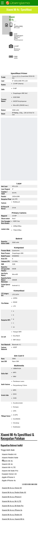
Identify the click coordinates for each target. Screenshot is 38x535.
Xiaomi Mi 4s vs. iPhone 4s (12, 510)
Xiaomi (12, 16)
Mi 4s (11, 19)
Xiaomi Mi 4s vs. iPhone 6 (11, 497)
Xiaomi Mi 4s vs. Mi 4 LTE (11, 501)
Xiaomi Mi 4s (16, 76)
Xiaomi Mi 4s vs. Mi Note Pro (12, 506)
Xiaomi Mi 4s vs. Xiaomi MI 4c (13, 519)
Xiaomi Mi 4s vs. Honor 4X (12, 488)
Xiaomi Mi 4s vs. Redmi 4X (12, 515)
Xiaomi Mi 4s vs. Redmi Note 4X (14, 492)
